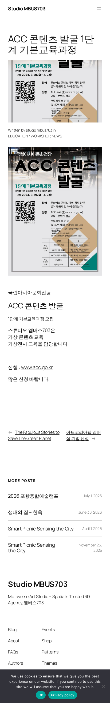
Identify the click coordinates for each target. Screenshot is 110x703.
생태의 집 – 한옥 (25, 512)
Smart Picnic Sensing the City (41, 529)
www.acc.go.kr (37, 367)
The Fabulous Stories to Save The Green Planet (34, 435)
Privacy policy (62, 695)
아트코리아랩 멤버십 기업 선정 (83, 435)
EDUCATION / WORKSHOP (29, 135)
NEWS (57, 135)
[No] (103, 686)
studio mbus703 (39, 130)
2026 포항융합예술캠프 (33, 496)
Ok (40, 695)
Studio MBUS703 (26, 8)
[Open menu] (99, 9)
